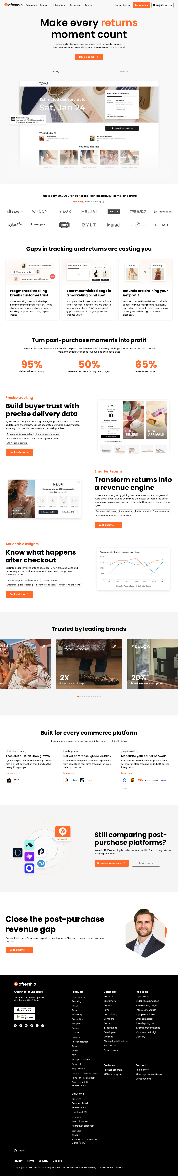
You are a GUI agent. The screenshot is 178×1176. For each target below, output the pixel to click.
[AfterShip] (14, 5)
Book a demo (141, 5)
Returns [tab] (123, 71)
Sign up (126, 5)
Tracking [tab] (54, 71)
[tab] (77, 696)
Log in (118, 5)
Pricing (88, 5)
